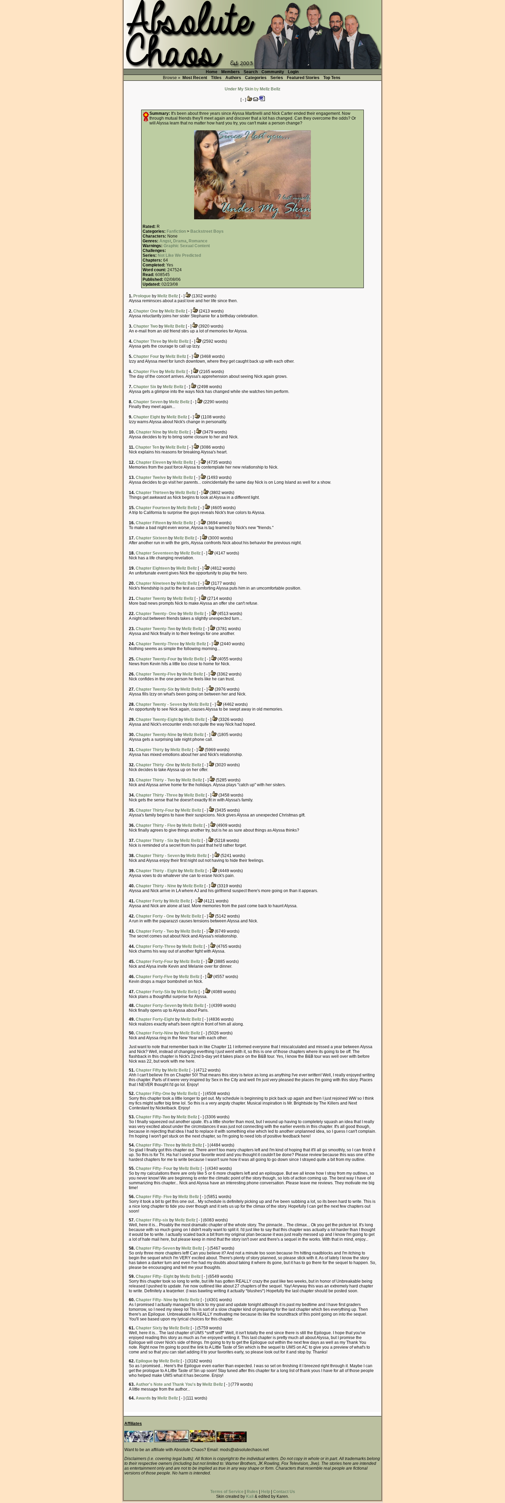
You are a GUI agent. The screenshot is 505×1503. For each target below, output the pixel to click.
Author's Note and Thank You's (166, 1384)
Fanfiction (176, 231)
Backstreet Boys (207, 231)
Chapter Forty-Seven (156, 1005)
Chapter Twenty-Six (155, 689)
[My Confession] (171, 1440)
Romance (198, 241)
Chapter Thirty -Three (157, 795)
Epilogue (144, 1361)
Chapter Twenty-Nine (156, 734)
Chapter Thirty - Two (155, 780)
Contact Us (284, 1491)
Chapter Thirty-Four (155, 810)
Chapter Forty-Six (153, 991)
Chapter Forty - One (155, 916)
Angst (165, 241)
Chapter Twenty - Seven (159, 704)
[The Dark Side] (138, 1440)
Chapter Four (146, 356)
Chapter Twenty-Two (155, 628)
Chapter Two (145, 326)
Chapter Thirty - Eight (156, 870)
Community (272, 71)
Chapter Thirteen (152, 492)
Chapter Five (145, 371)
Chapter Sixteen (151, 538)
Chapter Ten (147, 447)
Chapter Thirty (150, 749)
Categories (256, 77)
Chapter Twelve (151, 477)
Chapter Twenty (151, 598)
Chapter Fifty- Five (154, 1196)
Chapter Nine (148, 432)
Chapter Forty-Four (154, 961)
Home (211, 71)
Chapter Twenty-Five (156, 674)
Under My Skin (239, 89)
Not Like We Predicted (179, 255)
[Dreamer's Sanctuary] (231, 1440)
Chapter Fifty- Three (155, 1145)
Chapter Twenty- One (156, 613)
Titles (216, 77)
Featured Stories (303, 77)
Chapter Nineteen (153, 583)
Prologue (142, 296)
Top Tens (331, 77)
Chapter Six (144, 386)
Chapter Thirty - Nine (156, 886)
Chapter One (145, 311)
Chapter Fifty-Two (153, 1117)
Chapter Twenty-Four (156, 659)
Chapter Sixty (149, 1328)
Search (251, 71)
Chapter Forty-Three (156, 946)
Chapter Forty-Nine (154, 1033)
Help (265, 1491)
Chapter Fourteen (153, 507)
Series (276, 77)
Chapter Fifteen (151, 522)
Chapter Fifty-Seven (155, 1248)
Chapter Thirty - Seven (158, 855)
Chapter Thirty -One (155, 765)
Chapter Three (147, 341)
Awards (143, 1398)
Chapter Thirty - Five (156, 825)
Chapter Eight (146, 417)
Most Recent (194, 77)
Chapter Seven (147, 401)
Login (293, 71)
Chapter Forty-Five (154, 976)
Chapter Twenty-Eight (157, 719)
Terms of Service (227, 1491)
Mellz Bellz (270, 89)
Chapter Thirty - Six (154, 840)
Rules (252, 1491)
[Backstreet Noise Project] (202, 1440)
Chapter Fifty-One (153, 1093)
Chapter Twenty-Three (157, 643)
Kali (250, 1496)
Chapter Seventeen (154, 553)
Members (230, 71)
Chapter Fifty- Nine (154, 1299)
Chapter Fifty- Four (154, 1168)
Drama (180, 241)
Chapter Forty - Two (155, 931)
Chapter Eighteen (153, 568)
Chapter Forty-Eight (155, 1019)
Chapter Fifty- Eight (154, 1276)
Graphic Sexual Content (187, 245)
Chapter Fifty (148, 1070)
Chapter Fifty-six (152, 1220)
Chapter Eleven (151, 462)
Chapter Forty (149, 901)
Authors (233, 77)
